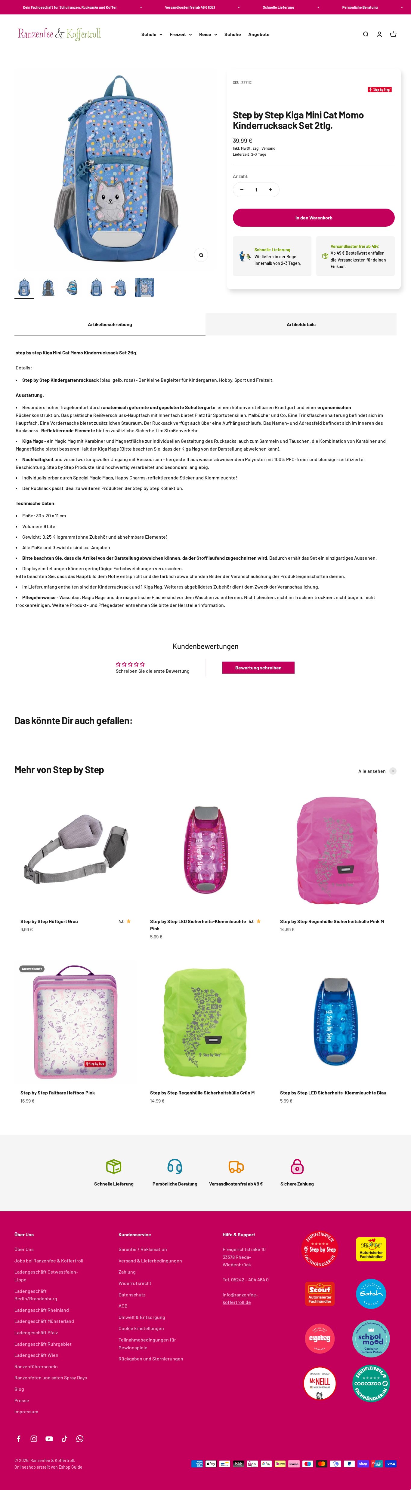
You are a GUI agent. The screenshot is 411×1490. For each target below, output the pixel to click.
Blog (19, 1389)
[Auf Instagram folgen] (34, 1439)
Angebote (259, 34)
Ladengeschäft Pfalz (36, 1332)
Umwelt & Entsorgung (142, 1317)
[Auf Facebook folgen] (18, 1439)
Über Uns (24, 1249)
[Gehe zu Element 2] (48, 288)
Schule (148, 34)
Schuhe (232, 34)
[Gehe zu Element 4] (96, 288)
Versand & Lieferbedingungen (150, 1260)
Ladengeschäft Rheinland (41, 1310)
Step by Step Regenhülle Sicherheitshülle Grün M (202, 1093)
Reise (205, 34)
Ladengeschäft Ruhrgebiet (43, 1344)
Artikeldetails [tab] (301, 324)
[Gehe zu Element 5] (120, 288)
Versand (268, 148)
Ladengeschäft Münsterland (44, 1321)
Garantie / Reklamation (143, 1249)
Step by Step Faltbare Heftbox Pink (57, 1093)
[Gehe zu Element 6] (144, 288)
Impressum (26, 1411)
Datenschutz (132, 1294)
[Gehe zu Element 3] (72, 288)
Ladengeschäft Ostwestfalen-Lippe (46, 1275)
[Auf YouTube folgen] (49, 1439)
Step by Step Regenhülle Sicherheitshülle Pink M (332, 921)
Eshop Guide (70, 1467)
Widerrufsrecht (135, 1283)
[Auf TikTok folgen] (64, 1439)
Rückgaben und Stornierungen (151, 1358)
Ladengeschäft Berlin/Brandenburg (35, 1295)
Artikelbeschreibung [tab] (110, 324)
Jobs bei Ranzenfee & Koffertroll (48, 1260)
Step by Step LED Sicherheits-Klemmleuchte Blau (333, 1093)
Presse (21, 1400)
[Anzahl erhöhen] (270, 189)
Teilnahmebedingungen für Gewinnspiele (147, 1343)
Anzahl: (241, 176)
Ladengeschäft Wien (36, 1355)
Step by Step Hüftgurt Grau (49, 921)
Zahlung (127, 1271)
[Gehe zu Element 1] (24, 288)
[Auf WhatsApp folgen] (80, 1439)
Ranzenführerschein (36, 1366)
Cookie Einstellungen (141, 1328)
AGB (123, 1305)
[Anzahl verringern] (242, 189)
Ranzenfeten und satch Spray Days (50, 1377)
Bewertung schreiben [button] (258, 667)
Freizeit (178, 34)
